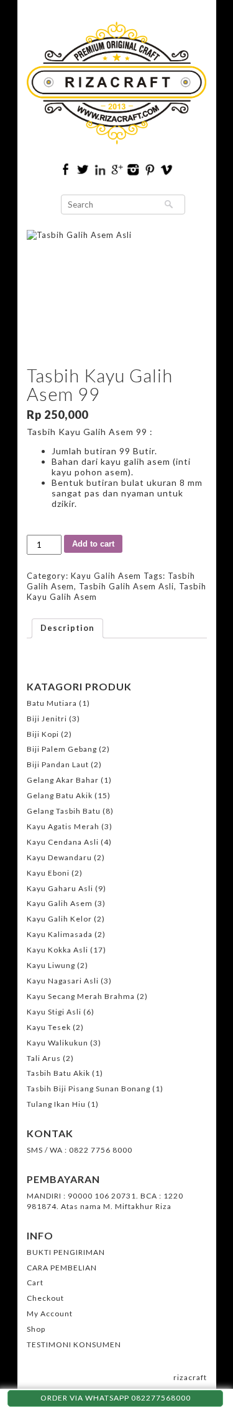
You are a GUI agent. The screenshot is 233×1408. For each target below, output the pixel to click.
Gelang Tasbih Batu (64, 811)
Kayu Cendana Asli (63, 842)
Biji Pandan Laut (58, 764)
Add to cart (93, 543)
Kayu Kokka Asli (57, 949)
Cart (35, 1282)
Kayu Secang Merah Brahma (81, 996)
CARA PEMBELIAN (62, 1267)
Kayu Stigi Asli (54, 1011)
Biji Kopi (43, 734)
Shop (36, 1329)
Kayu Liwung (51, 965)
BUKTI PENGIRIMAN (66, 1252)
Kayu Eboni (48, 873)
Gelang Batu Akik (60, 795)
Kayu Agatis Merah (63, 826)
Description (67, 628)
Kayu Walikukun (57, 1042)
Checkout (45, 1298)
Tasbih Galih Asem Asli (126, 586)
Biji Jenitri (47, 718)
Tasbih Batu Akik (58, 1073)
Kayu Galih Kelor (59, 918)
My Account (50, 1313)
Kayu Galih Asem (106, 576)
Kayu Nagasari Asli (63, 980)
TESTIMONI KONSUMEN (74, 1344)
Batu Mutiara (52, 703)
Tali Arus (44, 1058)
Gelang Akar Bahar (63, 780)
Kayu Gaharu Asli (60, 888)
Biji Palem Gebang (62, 749)
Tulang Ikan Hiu (56, 1104)
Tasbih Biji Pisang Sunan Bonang (88, 1088)
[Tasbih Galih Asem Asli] (117, 290)
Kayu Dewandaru (59, 857)
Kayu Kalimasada (60, 934)
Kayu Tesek (49, 1027)
